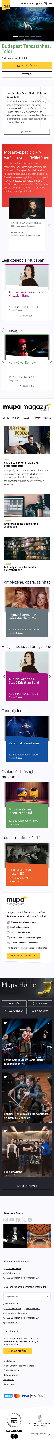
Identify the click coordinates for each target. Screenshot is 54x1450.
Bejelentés (8, 1379)
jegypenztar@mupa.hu (17, 1313)
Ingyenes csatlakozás (23, 955)
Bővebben (27, 74)
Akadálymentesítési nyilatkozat (18, 1365)
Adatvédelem (9, 1361)
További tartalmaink (27, 1186)
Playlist (48, 418)
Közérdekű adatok (12, 1370)
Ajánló (37, 418)
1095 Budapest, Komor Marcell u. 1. (23, 1277)
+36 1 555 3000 (13, 1268)
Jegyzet (26, 418)
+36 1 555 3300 (13, 1308)
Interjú (16, 418)
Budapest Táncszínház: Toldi (26, 49)
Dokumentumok (11, 1375)
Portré (5, 418)
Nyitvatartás (12, 1322)
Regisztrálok (19, 1351)
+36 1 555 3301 (33, 1308)
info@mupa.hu (13, 1273)
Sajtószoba (8, 1384)
